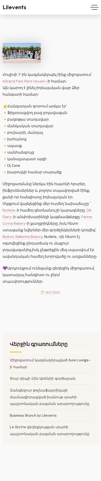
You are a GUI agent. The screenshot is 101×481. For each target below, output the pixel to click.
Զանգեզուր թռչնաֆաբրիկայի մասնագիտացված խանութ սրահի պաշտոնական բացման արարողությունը (49, 397)
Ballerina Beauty (29, 236)
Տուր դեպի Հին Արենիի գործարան (43, 378)
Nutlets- (10, 210)
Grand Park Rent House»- (26, 81)
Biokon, (9, 236)
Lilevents (14, 7)
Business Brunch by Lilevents (33, 415)
